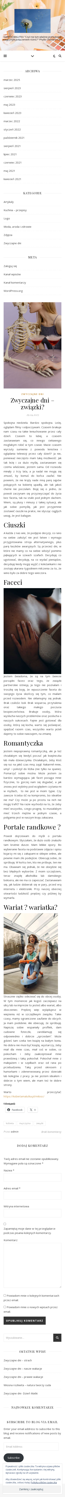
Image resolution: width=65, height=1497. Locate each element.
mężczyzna (25, 1123)
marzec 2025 (12, 80)
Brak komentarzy (51, 1131)
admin (15, 1131)
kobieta (10, 1123)
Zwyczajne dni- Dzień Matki (21, 1393)
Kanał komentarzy (15, 282)
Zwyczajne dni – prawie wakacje (23, 1377)
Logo (7, 218)
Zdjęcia (8, 235)
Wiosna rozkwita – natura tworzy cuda (27, 1385)
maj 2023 (9, 104)
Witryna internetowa (16, 1206)
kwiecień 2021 (12, 179)
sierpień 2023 (12, 88)
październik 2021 (14, 137)
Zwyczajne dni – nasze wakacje (23, 1368)
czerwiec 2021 (13, 162)
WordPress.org (13, 291)
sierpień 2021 (12, 146)
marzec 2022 (12, 121)
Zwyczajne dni (12, 243)
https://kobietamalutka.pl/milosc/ (24, 1096)
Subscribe (14, 1457)
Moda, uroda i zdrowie (17, 226)
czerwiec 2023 (13, 96)
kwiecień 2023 (12, 113)
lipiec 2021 (10, 154)
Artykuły (9, 202)
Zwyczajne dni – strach (18, 1360)
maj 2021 (9, 171)
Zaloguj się (10, 266)
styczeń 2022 (12, 129)
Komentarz (11, 1240)
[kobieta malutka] (32, 21)
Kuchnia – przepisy (15, 210)
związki (39, 1123)
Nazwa (9, 1170)
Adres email (12, 1188)
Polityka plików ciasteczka (44, 1482)
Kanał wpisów (12, 274)
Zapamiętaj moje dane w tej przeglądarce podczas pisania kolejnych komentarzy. (29, 1231)
